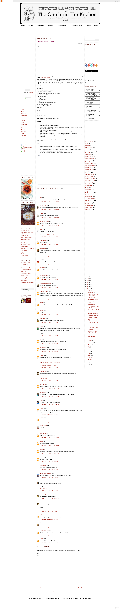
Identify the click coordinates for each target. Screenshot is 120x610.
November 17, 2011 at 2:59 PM (49, 287)
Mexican (23, 127)
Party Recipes (24, 250)
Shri (41, 197)
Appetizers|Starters (46, 189)
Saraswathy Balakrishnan (45, 283)
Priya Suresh (43, 384)
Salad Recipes (88, 194)
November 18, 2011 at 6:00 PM (49, 477)
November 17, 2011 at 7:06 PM (49, 343)
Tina (41, 522)
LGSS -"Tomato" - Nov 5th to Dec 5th (48, 364)
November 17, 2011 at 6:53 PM (49, 335)
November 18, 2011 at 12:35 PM (49, 453)
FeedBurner (30, 92)
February (90, 357)
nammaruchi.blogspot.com (46, 473)
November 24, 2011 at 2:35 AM (49, 543)
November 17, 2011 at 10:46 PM (49, 388)
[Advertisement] (60, 31)
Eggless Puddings (89, 163)
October (90, 340)
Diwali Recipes (24, 264)
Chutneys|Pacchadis (90, 151)
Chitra (41, 400)
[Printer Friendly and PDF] (80, 44)
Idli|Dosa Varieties (89, 167)
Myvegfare (42, 267)
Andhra (22, 106)
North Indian (23, 131)
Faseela (41, 310)
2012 (88, 286)
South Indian (23, 135)
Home (60, 587)
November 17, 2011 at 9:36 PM (49, 380)
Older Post (80, 587)
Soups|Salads (88, 202)
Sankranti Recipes (25, 278)
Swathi (41, 441)
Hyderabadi (23, 113)
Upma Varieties (88, 209)
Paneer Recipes (89, 183)
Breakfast (87, 145)
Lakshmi (42, 449)
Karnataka (23, 120)
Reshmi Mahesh (43, 205)
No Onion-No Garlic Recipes (27, 248)
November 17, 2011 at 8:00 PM (49, 351)
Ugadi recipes (24, 280)
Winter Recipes (24, 255)
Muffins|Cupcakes (89, 176)
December (90, 290)
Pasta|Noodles (88, 185)
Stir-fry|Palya (88, 203)
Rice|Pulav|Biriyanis (89, 191)
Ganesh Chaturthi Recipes (27, 267)
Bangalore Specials (25, 107)
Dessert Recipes (89, 156)
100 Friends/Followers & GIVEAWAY (48, 365)
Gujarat (22, 111)
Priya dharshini (43, 392)
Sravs (41, 229)
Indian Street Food (89, 169)
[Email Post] (62, 188)
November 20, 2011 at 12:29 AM (49, 527)
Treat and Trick (43, 465)
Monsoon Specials (25, 246)
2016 (88, 278)
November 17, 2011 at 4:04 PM (49, 307)
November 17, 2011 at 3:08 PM (49, 299)
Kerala (22, 122)
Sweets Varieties (89, 205)
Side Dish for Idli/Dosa (90, 198)
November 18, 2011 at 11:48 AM (49, 445)
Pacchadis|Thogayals (90, 182)
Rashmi (41, 326)
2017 (88, 276)
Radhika (41, 213)
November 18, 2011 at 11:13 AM (49, 430)
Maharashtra (24, 124)
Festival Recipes (24, 235)
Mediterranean (24, 126)
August (90, 344)
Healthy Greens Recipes (26, 237)
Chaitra (60, 76)
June (89, 349)
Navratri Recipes (24, 275)
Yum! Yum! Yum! (43, 488)
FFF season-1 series (45, 77)
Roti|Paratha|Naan (89, 192)
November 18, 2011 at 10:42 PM (49, 498)
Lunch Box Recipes (25, 241)
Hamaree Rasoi (43, 371)
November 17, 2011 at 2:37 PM (49, 279)
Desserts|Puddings (89, 158)
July (89, 346)
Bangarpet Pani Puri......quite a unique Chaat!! (93, 306)
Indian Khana (43, 433)
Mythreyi (42, 481)
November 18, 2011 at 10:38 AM (49, 422)
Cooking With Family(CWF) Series (61, 189)
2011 (88, 288)
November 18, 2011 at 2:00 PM (49, 461)
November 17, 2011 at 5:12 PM (49, 314)
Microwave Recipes (25, 244)
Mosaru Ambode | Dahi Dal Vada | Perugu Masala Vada (93, 296)
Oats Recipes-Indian (90, 180)
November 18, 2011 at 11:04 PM (49, 511)
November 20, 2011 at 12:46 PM (49, 535)
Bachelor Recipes (25, 230)
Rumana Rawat (43, 240)
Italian (22, 118)
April (89, 353)
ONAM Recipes (24, 277)
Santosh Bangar (43, 425)
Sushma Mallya (43, 347)
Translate (31, 291)
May (89, 351)
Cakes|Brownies (89, 147)
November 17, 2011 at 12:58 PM (49, 244)
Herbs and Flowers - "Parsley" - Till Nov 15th (50, 362)
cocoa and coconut (44, 291)
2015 (88, 280)
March (89, 355)
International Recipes (25, 117)
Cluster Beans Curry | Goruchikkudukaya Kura (93, 333)
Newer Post (39, 587)
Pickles (87, 187)
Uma (41, 259)
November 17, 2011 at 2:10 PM (49, 272)
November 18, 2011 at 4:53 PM (49, 469)
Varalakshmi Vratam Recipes (27, 282)
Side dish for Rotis (89, 200)
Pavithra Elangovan (44, 221)
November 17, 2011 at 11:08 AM (49, 201)
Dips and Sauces (89, 160)
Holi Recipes (24, 271)
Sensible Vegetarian (44, 494)
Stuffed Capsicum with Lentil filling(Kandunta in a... (93, 301)
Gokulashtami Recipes (26, 269)
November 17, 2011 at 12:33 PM (49, 236)
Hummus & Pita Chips (93, 313)
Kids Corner (88, 172)
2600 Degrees (71, 601)
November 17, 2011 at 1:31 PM (49, 256)
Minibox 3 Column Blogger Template (53, 601)
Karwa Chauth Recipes (26, 273)
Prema (41, 302)
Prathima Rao (43, 248)
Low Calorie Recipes (25, 239)
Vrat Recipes (24, 253)
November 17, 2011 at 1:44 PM (49, 264)
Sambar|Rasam (88, 196)
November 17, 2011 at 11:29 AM (49, 209)
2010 (88, 362)
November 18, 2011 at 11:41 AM (49, 437)
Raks (41, 339)
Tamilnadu (23, 137)
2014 (88, 282)
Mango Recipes (24, 242)
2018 (88, 274)
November (90, 292)
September (90, 342)
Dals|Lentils (88, 154)
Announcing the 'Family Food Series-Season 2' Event (93, 327)
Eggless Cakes (88, 161)
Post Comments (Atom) (48, 591)
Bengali (22, 109)
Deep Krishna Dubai (44, 530)
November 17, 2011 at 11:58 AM (49, 217)
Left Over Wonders (89, 174)
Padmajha (42, 514)
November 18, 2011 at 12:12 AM (49, 396)
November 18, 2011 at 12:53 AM (49, 404)
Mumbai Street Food (25, 129)
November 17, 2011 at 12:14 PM (49, 225)
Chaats (87, 149)
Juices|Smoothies (89, 171)
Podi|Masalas (88, 189)
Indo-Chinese (24, 115)
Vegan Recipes (24, 252)
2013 (88, 284)
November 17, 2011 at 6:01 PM (49, 322)
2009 (88, 364)
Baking (86, 143)
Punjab (22, 133)
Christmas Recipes (25, 262)
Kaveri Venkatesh (44, 275)
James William (64, 601)
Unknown (42, 355)
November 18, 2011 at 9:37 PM (49, 490)
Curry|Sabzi (88, 152)
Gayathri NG (42, 318)
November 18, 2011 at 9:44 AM (49, 414)
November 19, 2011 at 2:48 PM (49, 519)
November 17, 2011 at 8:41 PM (49, 367)
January (90, 359)
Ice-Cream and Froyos (90, 165)
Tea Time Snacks (89, 207)
